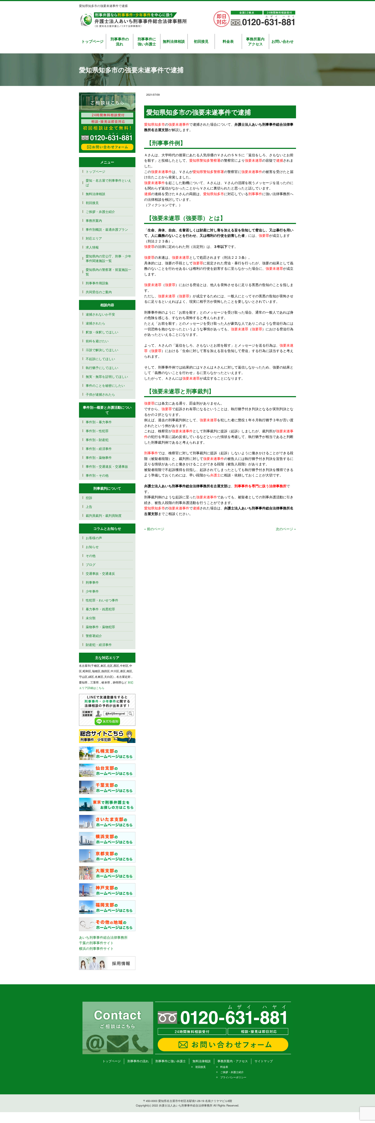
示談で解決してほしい (102, 349)
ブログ (90, 564)
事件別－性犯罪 (97, 430)
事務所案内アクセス (255, 41)
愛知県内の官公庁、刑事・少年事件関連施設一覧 (108, 258)
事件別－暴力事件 (99, 422)
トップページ (92, 41)
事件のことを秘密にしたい (105, 385)
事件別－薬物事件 (99, 457)
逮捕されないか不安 (102, 314)
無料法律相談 (174, 41)
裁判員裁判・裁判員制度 (104, 515)
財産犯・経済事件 (99, 644)
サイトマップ (264, 1061)
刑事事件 (92, 582)
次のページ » (286, 528)
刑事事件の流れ (119, 41)
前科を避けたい (97, 341)
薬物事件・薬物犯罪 (100, 626)
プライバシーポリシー (233, 1077)
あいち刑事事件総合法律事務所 (103, 937)
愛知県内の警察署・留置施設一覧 (108, 271)
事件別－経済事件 (99, 448)
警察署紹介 (94, 635)
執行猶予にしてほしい (102, 367)
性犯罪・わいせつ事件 (102, 600)
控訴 (89, 497)
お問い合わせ (282, 41)
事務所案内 (94, 220)
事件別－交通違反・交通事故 (107, 466)
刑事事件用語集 (97, 283)
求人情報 (92, 247)
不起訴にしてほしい (100, 358)
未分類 (90, 618)
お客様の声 (94, 537)
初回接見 (201, 41)
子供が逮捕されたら (100, 394)
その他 (90, 555)
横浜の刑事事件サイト (96, 948)
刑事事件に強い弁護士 (147, 41)
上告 (89, 506)
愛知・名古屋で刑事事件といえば (108, 182)
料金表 (228, 41)
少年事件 (92, 591)
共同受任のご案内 (99, 292)
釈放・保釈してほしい (102, 332)
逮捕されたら (95, 323)
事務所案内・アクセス (232, 1061)
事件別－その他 (97, 475)
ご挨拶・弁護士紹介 (100, 211)
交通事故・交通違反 (100, 573)
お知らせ (92, 546)
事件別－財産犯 (97, 439)
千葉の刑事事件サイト (96, 942)
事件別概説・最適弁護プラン (107, 229)
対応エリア (94, 238)
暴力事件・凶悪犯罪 (100, 609)
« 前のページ (154, 528)
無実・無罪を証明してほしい (107, 376)
